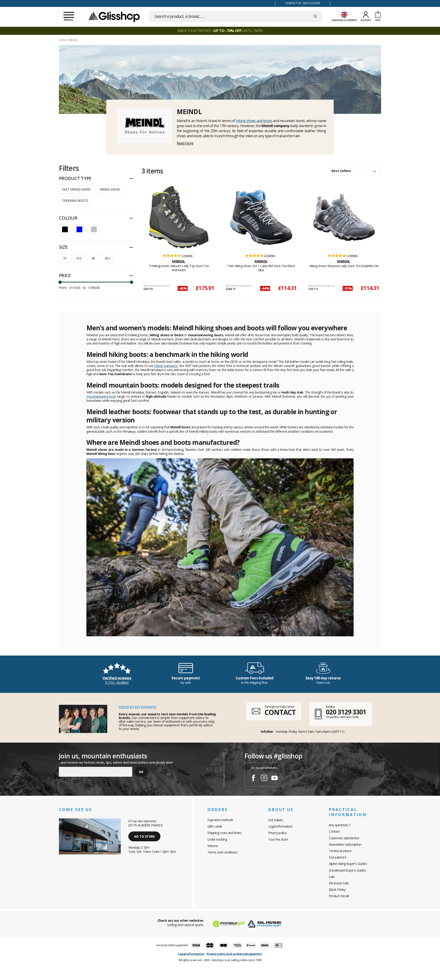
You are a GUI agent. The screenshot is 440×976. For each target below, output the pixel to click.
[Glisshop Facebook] (253, 778)
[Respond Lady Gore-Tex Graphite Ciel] (344, 217)
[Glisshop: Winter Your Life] (114, 16)
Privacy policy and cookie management (234, 954)
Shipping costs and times (224, 833)
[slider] (60, 282)
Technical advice (340, 851)
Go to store (144, 836)
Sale (332, 877)
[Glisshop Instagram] (264, 778)
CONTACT (280, 712)
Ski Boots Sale (339, 883)
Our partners (337, 857)
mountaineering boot (101, 396)
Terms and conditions (222, 852)
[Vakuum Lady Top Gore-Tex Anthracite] (179, 217)
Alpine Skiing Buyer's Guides (348, 863)
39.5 (107, 258)
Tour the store (278, 839)
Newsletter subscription (345, 844)
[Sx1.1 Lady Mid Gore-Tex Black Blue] (261, 217)
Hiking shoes (109, 189)
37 (64, 258)
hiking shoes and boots (254, 120)
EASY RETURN (165, 3)
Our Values (275, 820)
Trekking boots (75, 200)
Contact (334, 831)
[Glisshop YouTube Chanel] (274, 778)
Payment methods (220, 820)
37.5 (79, 258)
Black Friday (337, 889)
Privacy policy (277, 833)
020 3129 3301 (346, 712)
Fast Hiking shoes (76, 189)
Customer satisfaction (344, 838)
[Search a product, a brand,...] (315, 16)
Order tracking (217, 839)
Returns (212, 846)
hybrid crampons (165, 366)
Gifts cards (214, 826)
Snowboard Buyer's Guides (347, 870)
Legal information (280, 826)
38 (93, 258)
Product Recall (339, 896)
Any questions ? (339, 825)
